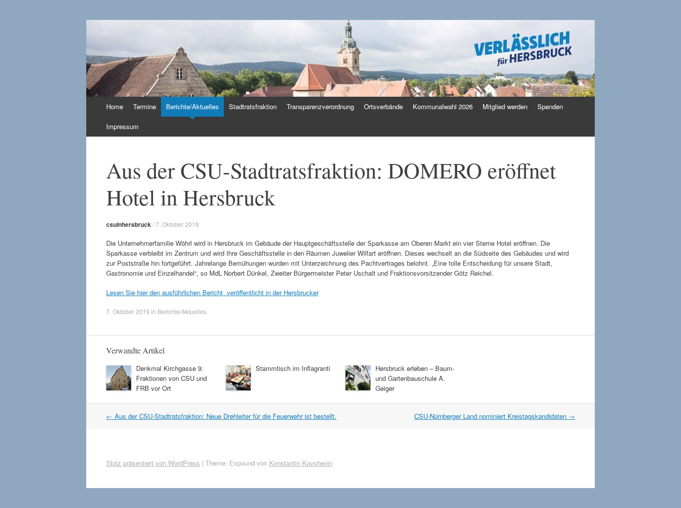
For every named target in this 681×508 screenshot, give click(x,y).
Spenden (550, 106)
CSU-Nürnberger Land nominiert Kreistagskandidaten (494, 416)
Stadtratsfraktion (253, 106)
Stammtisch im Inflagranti (293, 368)
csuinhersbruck (128, 224)
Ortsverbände (383, 106)
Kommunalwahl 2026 (443, 106)
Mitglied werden (505, 106)
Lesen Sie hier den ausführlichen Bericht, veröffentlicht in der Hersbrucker (212, 292)
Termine (144, 106)
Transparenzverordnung (320, 106)
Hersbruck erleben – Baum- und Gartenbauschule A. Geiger (414, 378)
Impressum (122, 126)
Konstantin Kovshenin (301, 463)
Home (114, 106)
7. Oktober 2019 (177, 224)
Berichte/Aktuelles (192, 106)
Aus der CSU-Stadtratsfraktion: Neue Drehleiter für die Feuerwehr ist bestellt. (221, 416)
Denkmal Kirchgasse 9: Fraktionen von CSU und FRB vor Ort (171, 378)
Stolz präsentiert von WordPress (153, 463)
